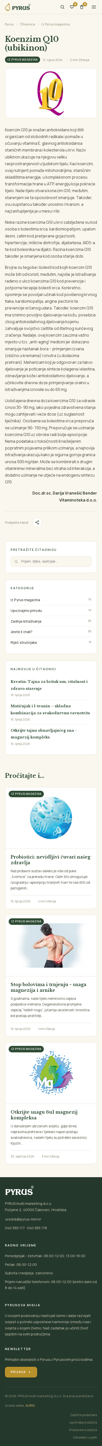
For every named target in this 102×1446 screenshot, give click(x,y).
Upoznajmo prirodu (26, 610)
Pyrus (9, 24)
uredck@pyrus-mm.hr (23, 1219)
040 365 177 (15, 1228)
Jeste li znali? (21, 631)
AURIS (30, 1405)
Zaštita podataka (83, 1415)
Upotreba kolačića (83, 1422)
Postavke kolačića (83, 1430)
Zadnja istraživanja (26, 621)
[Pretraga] (62, 7)
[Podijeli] (37, 522)
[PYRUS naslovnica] (17, 7)
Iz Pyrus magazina (56, 24)
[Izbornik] (94, 7)
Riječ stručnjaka (24, 642)
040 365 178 (37, 1228)
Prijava (21, 1372)
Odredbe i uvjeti (85, 1437)
